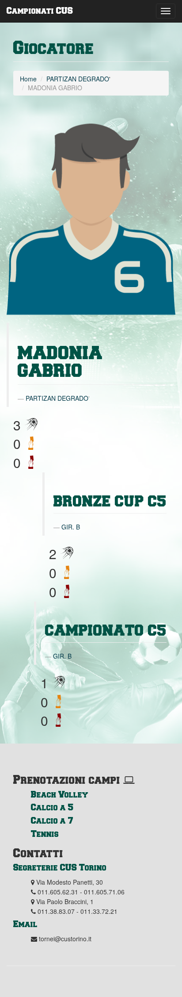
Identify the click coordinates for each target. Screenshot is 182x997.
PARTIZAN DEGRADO (77, 78)
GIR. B (70, 526)
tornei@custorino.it (65, 938)
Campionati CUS (40, 10)
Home (28, 78)
